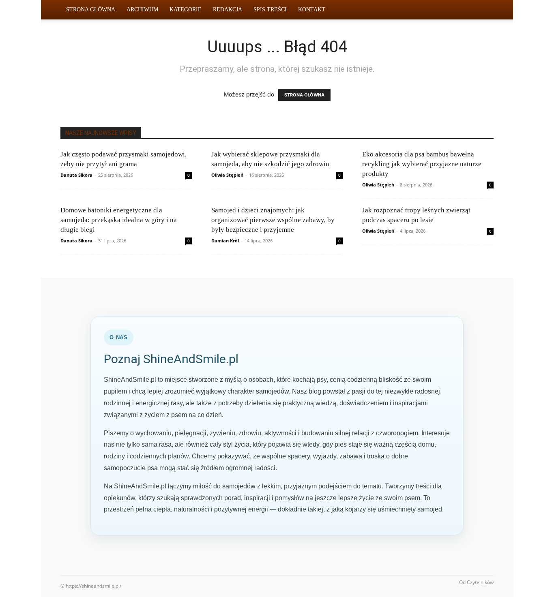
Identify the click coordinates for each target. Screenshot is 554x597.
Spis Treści (270, 9)
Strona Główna (90, 9)
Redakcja (227, 9)
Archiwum (142, 9)
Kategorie (186, 9)
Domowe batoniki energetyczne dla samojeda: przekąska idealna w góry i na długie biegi (118, 219)
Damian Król (225, 241)
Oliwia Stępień (227, 175)
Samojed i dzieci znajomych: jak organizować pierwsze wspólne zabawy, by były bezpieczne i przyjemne (273, 219)
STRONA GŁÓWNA (304, 95)
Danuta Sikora (76, 175)
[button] (484, 10)
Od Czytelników (476, 582)
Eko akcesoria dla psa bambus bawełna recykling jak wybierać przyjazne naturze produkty (421, 164)
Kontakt (311, 9)
